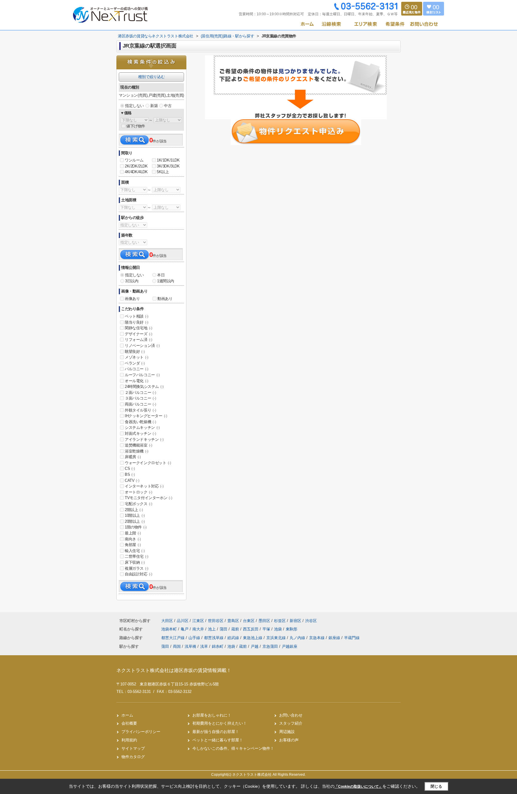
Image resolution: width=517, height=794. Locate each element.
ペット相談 (136, 316)
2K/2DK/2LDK (136, 166)
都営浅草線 (214, 637)
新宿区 (295, 620)
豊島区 (233, 620)
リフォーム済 (138, 339)
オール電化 (136, 381)
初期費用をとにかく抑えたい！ (219, 723)
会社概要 (129, 723)
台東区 (249, 620)
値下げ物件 (135, 126)
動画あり (164, 298)
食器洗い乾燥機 (140, 422)
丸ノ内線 (298, 637)
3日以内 (131, 281)
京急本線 (317, 637)
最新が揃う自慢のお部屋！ (215, 731)
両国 (177, 646)
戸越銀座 (289, 646)
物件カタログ (133, 757)
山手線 (194, 637)
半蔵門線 (352, 637)
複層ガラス (136, 568)
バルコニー (136, 369)
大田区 (167, 620)
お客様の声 (289, 740)
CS (130, 468)
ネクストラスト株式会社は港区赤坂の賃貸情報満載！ (173, 670)
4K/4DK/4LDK (136, 172)
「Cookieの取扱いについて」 (358, 786)
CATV (132, 480)
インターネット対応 (144, 486)
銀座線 (335, 637)
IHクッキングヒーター (146, 416)
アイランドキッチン (144, 439)
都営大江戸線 (173, 637)
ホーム (127, 715)
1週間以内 (165, 281)
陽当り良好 (136, 322)
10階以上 (135, 515)
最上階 (133, 533)
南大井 (198, 629)
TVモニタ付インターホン (148, 498)
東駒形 (291, 629)
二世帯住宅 (136, 556)
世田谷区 (215, 620)
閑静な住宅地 (138, 328)
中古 (167, 105)
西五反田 (251, 629)
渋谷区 (311, 620)
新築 (154, 105)
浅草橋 (190, 646)
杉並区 (280, 620)
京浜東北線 (276, 637)
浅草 (204, 646)
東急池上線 (253, 637)
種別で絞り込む (151, 76)
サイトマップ (133, 748)
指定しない (134, 105)
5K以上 (163, 172)
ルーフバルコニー (142, 375)
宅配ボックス (138, 504)
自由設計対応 (138, 574)
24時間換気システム (144, 386)
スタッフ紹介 (290, 723)
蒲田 (224, 629)
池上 (212, 629)
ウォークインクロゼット (148, 463)
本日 (161, 275)
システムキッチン (142, 427)
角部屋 (133, 544)
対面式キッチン (140, 433)
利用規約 (129, 740)
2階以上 (134, 510)
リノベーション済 (142, 345)
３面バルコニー (140, 398)
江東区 (198, 620)
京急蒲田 (270, 646)
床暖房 (133, 457)
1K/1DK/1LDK (168, 160)
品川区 (182, 620)
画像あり (132, 298)
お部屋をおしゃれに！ (211, 715)
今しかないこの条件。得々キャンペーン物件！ (233, 748)
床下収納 (135, 562)
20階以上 (135, 521)
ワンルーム (134, 160)
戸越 (254, 646)
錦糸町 (217, 646)
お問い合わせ (290, 715)
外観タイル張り (140, 410)
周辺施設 (287, 731)
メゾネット (136, 357)
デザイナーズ (138, 334)
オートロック (138, 492)
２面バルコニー (140, 392)
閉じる (436, 786)
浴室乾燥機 (136, 451)
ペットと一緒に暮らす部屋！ (217, 740)
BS (130, 474)
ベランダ (135, 363)
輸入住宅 (135, 550)
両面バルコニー (140, 404)
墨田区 (264, 620)
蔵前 (235, 629)
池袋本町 (169, 629)
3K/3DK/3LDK (168, 166)
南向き (133, 539)
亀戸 (185, 629)
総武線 (233, 637)
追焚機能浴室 (138, 445)
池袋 (278, 629)
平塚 (266, 629)
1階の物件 (136, 527)
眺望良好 (135, 351)
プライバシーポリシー (140, 731)
